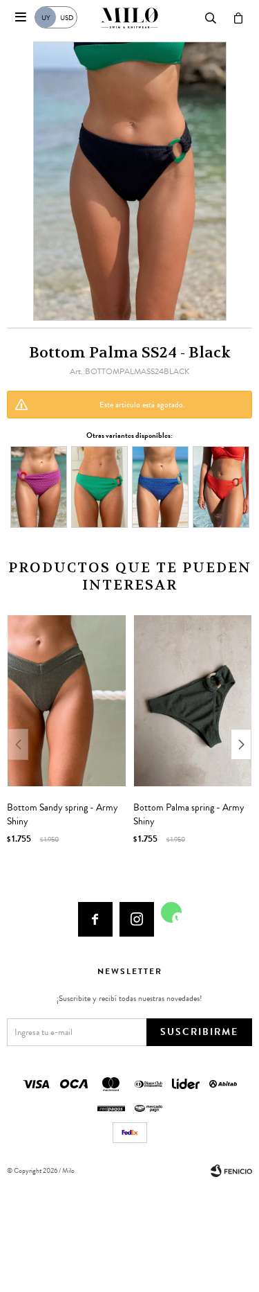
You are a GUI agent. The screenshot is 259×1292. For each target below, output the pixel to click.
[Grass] (99, 486)
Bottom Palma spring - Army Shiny (188, 815)
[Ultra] (160, 486)
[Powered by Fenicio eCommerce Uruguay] (231, 1170)
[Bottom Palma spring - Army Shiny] (193, 700)
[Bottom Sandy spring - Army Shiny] (66, 700)
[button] (241, 744)
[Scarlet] (221, 486)
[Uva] (38, 486)
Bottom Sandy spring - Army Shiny (62, 815)
